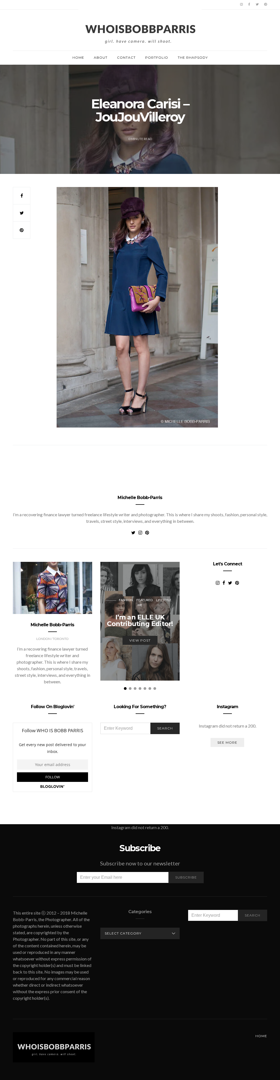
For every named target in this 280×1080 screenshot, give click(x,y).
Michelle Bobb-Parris (140, 497)
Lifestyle (163, 600)
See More (227, 742)
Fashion (126, 600)
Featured (144, 600)
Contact (126, 57)
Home (78, 57)
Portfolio (156, 57)
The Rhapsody (193, 57)
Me (140, 605)
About (100, 57)
